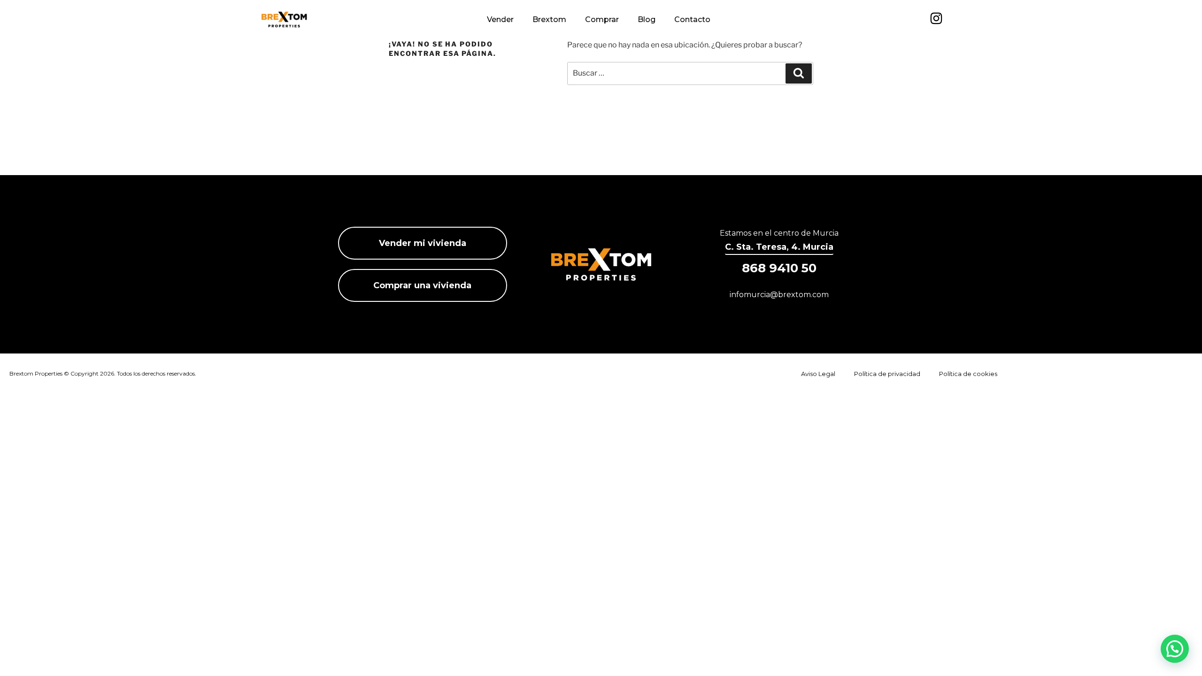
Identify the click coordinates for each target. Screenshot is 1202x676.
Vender (500, 19)
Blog (646, 19)
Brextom (549, 19)
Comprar (602, 19)
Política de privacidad (887, 373)
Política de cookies (968, 373)
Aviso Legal (818, 373)
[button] (1175, 649)
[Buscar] (799, 73)
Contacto (692, 19)
